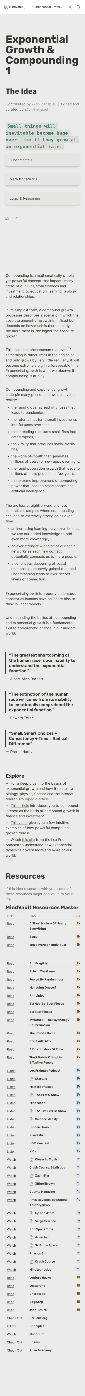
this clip (28, 839)
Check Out (14, 1318)
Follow (11, 1326)
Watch (11, 1159)
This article (20, 805)
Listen (11, 1071)
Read (10, 923)
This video (19, 822)
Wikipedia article (35, 799)
